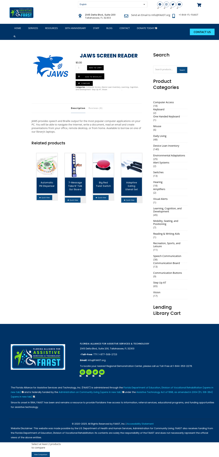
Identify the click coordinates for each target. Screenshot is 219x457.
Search (182, 70)
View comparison (40, 454)
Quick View (45, 197)
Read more (47, 165)
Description (78, 108)
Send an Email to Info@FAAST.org (150, 15)
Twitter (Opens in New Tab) (173, 4)
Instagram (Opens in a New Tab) (89, 372)
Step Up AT (96, 89)
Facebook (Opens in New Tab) (160, 4)
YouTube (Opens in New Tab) (179, 4)
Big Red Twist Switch (103, 184)
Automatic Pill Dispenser (47, 184)
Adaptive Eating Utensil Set (131, 186)
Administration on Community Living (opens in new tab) (90, 392)
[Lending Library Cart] (199, 5)
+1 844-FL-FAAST (188, 14)
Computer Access (93, 87)
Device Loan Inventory (111, 87)
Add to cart (95, 68)
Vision (104, 89)
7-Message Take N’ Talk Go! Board (75, 186)
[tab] (78, 108)
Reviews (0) (96, 108)
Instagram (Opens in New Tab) (166, 4)
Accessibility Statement (140, 423)
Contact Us (202, 32)
